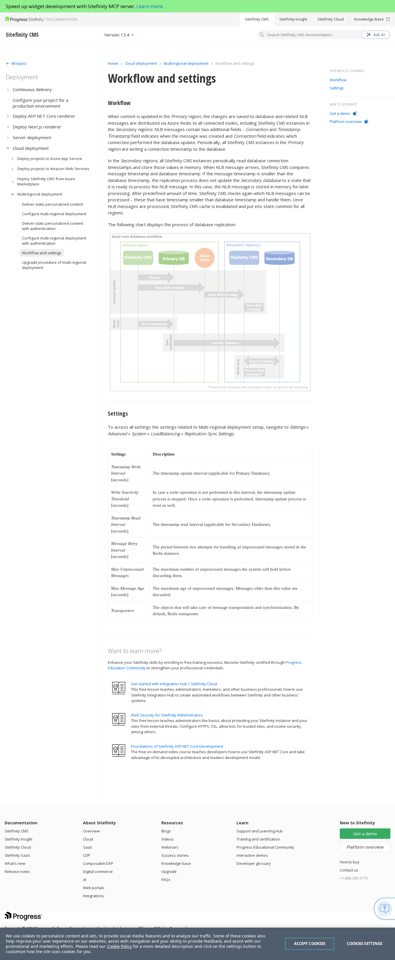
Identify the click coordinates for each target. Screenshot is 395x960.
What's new (15, 863)
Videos (167, 839)
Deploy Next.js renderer (37, 127)
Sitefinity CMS (257, 19)
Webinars (169, 847)
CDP (86, 855)
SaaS (87, 847)
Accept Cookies (310, 943)
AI (84, 879)
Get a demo (340, 113)
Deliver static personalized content (52, 204)
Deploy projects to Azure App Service (49, 158)
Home (113, 63)
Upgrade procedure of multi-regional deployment (54, 265)
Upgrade (169, 871)
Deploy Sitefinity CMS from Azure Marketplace (46, 181)
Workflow (119, 103)
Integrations (93, 895)
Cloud (88, 839)
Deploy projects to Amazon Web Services (53, 168)
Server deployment (32, 137)
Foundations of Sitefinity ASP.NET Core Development (177, 746)
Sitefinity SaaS (17, 855)
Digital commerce (98, 871)
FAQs (165, 879)
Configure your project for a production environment (40, 103)
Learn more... (151, 6)
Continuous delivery (32, 89)
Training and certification (258, 839)
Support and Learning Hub (260, 831)
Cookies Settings (364, 943)
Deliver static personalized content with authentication (52, 226)
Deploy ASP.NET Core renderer (44, 116)
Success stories (175, 855)
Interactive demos (252, 855)
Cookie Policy (119, 946)
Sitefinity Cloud (331, 19)
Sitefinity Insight (293, 19)
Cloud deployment (31, 148)
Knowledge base (176, 863)
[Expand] (8, 89)
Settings (118, 413)
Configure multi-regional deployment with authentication (54, 240)
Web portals (93, 887)
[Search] (262, 35)
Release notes (17, 871)
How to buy (349, 862)
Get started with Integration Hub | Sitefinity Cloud (174, 683)
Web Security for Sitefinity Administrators (167, 715)
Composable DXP (98, 863)
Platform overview (346, 121)
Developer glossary (254, 863)
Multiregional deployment (39, 194)
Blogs (166, 831)
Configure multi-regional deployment (54, 213)
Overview (91, 831)
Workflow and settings (41, 252)
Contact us (349, 870)
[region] (197, 944)
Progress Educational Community (265, 847)
